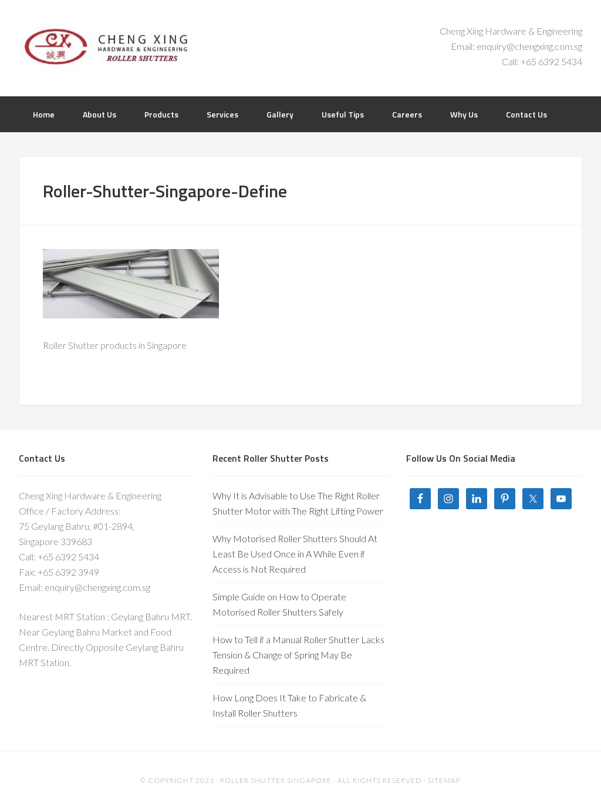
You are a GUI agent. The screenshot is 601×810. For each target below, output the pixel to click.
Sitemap (444, 780)
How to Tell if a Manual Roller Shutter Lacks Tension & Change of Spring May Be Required (298, 654)
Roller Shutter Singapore (113, 46)
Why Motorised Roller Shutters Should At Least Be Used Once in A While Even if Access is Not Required (294, 553)
